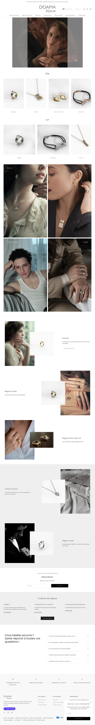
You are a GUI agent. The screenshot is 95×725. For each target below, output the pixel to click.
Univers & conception (58, 702)
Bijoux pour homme (27, 15)
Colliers (36, 112)
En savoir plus (7, 612)
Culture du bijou (48, 15)
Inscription (60, 585)
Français (77, 9)
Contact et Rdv (82, 15)
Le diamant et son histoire (43, 604)
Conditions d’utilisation (48, 718)
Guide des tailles (42, 705)
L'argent (6, 604)
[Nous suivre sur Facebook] (4, 712)
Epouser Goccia (69, 348)
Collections (38, 15)
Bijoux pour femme (14, 15)
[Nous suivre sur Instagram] (8, 712)
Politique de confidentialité (35, 718)
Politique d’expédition (8, 720)
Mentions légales (41, 720)
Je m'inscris (78, 718)
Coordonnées (17, 720)
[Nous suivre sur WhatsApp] (12, 712)
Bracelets (81, 112)
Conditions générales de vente (29, 720)
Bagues (14, 112)
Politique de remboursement (21, 718)
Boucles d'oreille (59, 112)
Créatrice (55, 700)
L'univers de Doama (70, 15)
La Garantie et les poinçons (75, 604)
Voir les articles (47, 618)
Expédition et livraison (59, 683)
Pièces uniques (58, 15)
